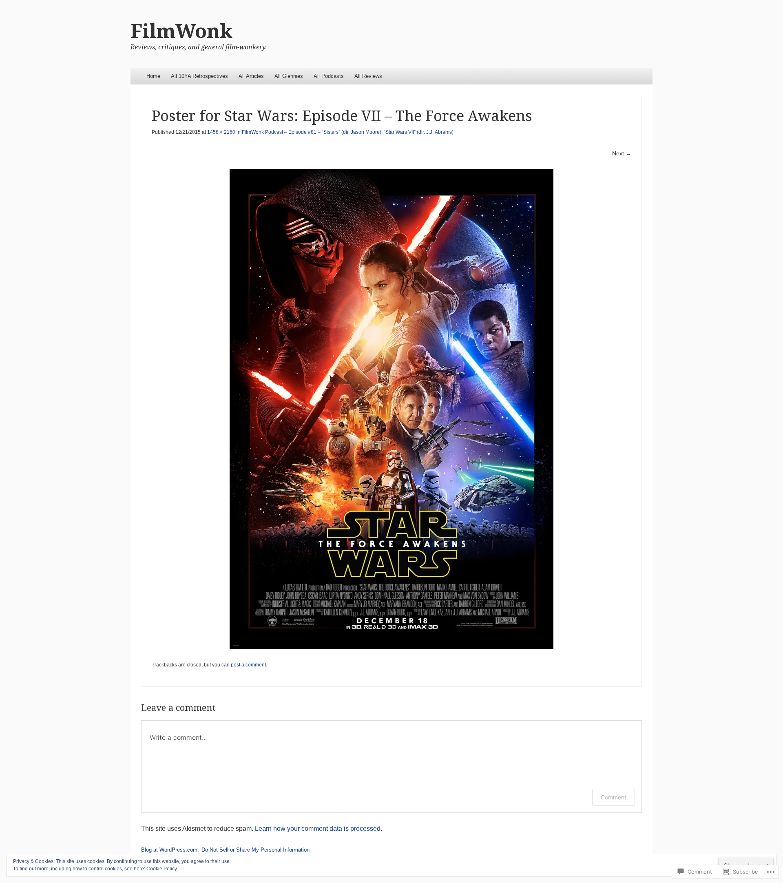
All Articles (251, 76)
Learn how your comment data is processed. (318, 828)
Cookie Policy (161, 869)
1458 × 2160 (221, 132)
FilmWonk (181, 31)
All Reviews (368, 76)
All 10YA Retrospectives (199, 76)
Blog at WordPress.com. (170, 850)
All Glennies (288, 76)
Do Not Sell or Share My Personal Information (255, 850)
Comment (613, 797)
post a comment (248, 665)
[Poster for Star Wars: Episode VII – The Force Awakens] (391, 409)
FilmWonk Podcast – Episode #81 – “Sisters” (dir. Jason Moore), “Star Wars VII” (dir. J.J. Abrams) (347, 132)
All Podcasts (329, 76)
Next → (621, 153)
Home (153, 76)
